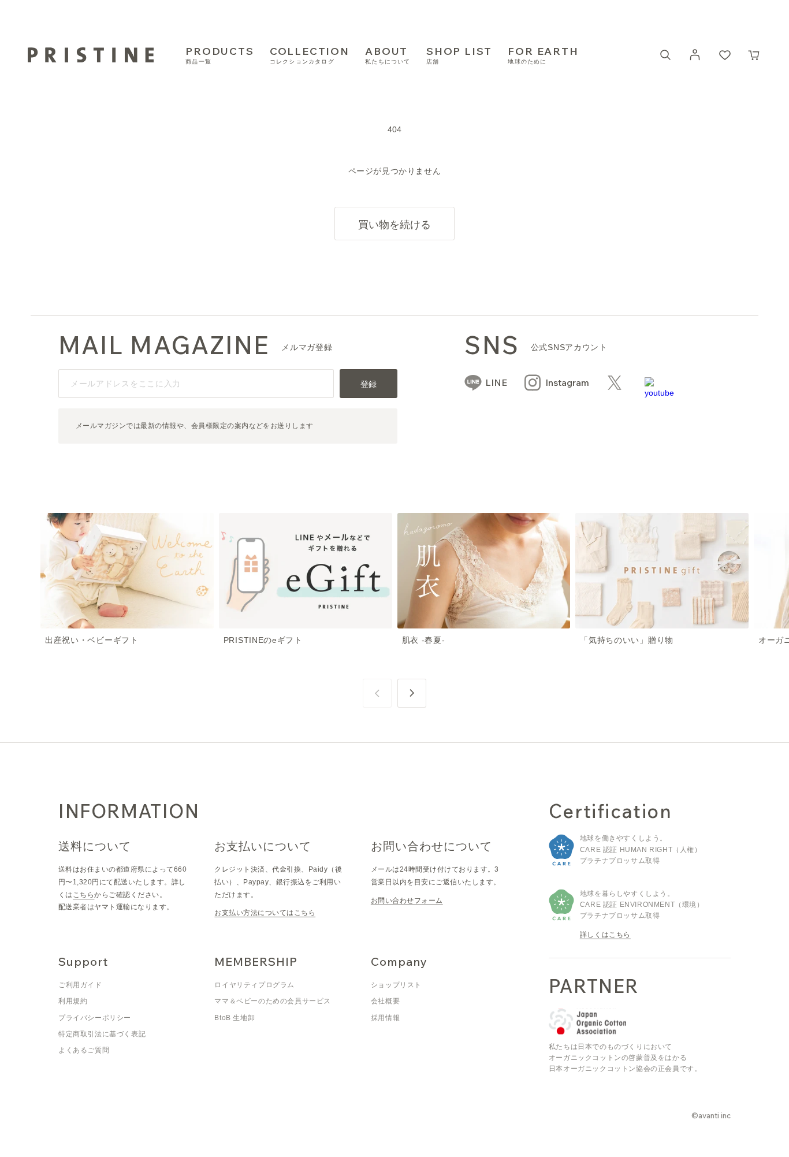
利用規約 (72, 1001)
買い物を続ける (394, 224)
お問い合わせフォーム (407, 900)
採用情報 (385, 1018)
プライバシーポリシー (94, 1018)
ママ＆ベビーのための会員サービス (272, 1001)
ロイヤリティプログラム (254, 985)
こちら (83, 895)
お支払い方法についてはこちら (264, 913)
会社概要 (385, 1001)
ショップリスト (396, 985)
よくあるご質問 (83, 1050)
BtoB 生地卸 (234, 1018)
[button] (754, 55)
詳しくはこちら (605, 935)
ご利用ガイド (80, 985)
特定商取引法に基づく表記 (102, 1034)
